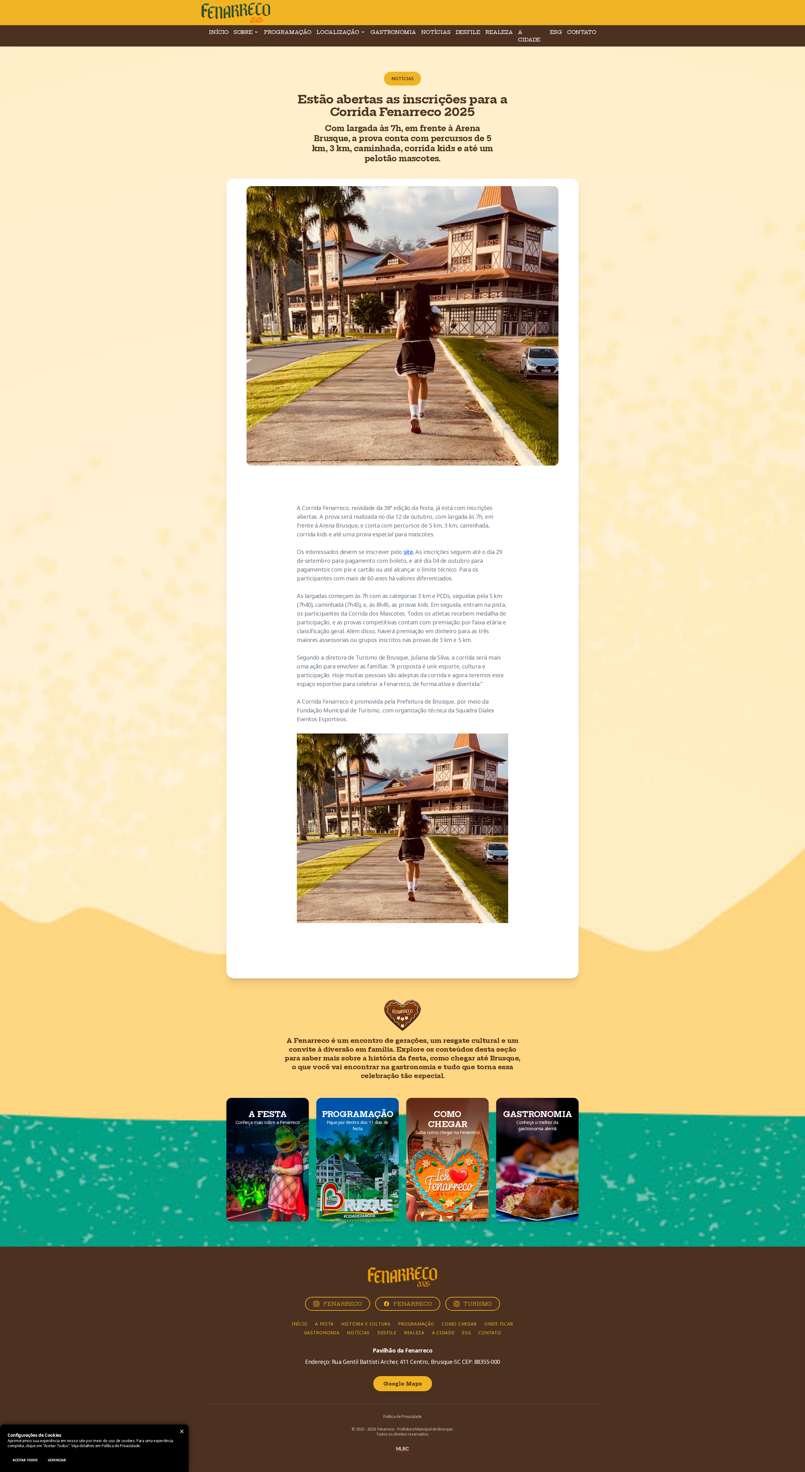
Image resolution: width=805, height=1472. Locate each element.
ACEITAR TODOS (25, 1460)
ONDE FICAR (498, 1324)
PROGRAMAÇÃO (287, 32)
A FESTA (324, 1324)
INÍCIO (219, 32)
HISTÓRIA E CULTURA (366, 1324)
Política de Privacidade (121, 1445)
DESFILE (468, 32)
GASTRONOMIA (393, 32)
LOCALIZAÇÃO (337, 32)
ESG (556, 32)
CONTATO (581, 32)
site (408, 552)
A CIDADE (529, 36)
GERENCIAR (57, 1460)
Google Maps (402, 1384)
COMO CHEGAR (459, 1324)
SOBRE (243, 32)
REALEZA (499, 32)
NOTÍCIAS (436, 32)
